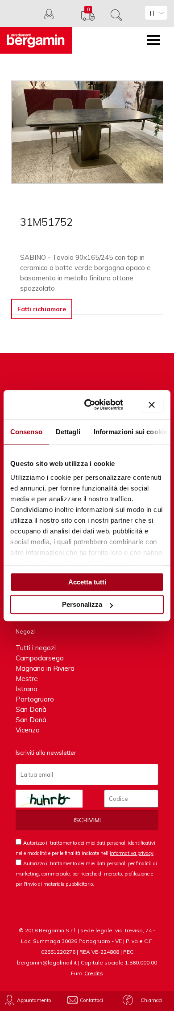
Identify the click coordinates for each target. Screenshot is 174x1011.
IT (152, 13)
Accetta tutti (87, 582)
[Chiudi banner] (152, 405)
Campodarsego (40, 658)
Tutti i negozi (36, 647)
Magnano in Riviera (45, 668)
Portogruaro (35, 699)
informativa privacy (131, 853)
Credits (93, 973)
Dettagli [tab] (68, 432)
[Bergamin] (36, 40)
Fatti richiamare (41, 309)
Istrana (26, 689)
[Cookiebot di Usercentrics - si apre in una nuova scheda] (90, 404)
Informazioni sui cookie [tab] (130, 432)
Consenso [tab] (26, 432)
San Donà (31, 709)
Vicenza (28, 730)
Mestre (27, 678)
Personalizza (82, 604)
